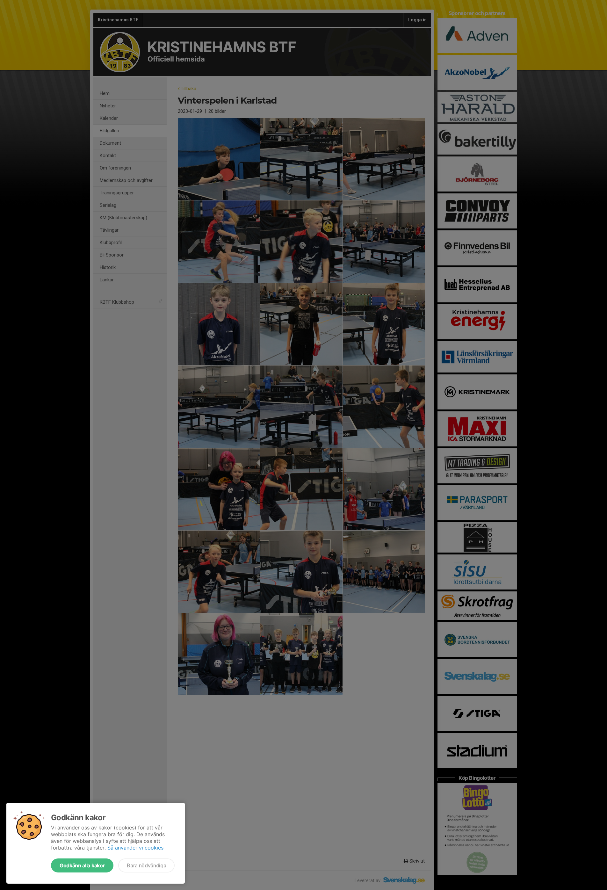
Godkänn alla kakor (82, 865)
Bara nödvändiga (146, 865)
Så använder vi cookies (135, 847)
